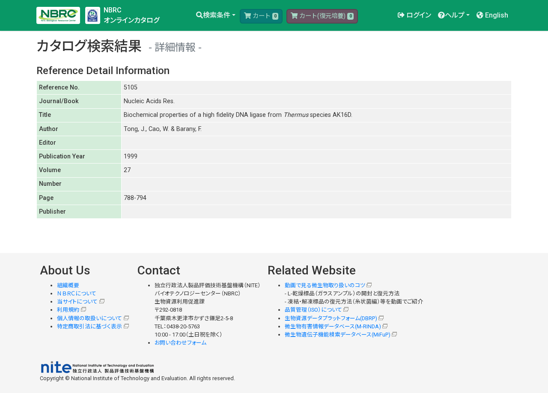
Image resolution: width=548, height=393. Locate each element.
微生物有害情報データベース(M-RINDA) (333, 326)
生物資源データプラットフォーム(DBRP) (331, 318)
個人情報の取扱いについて (89, 318)
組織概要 (68, 285)
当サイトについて (77, 301)
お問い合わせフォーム (180, 342)
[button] (216, 15)
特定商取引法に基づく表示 (89, 326)
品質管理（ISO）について (313, 310)
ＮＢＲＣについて (76, 293)
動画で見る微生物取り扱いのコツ (325, 285)
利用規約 (68, 310)
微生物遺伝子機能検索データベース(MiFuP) (337, 334)
